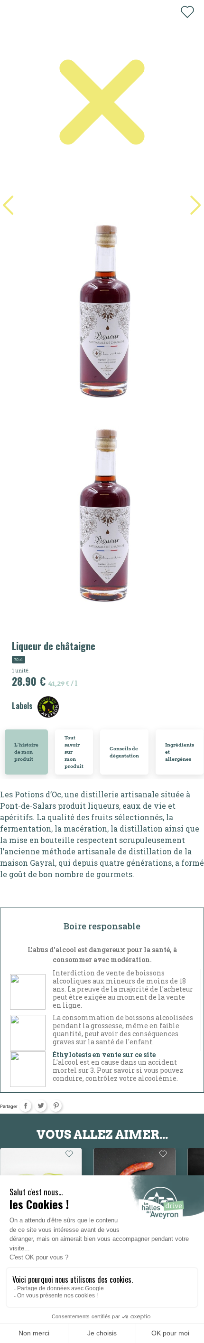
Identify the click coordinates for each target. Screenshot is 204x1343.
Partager (25, 1106)
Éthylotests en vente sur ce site (104, 1054)
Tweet (40, 1106)
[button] (195, 205)
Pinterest (56, 1106)
